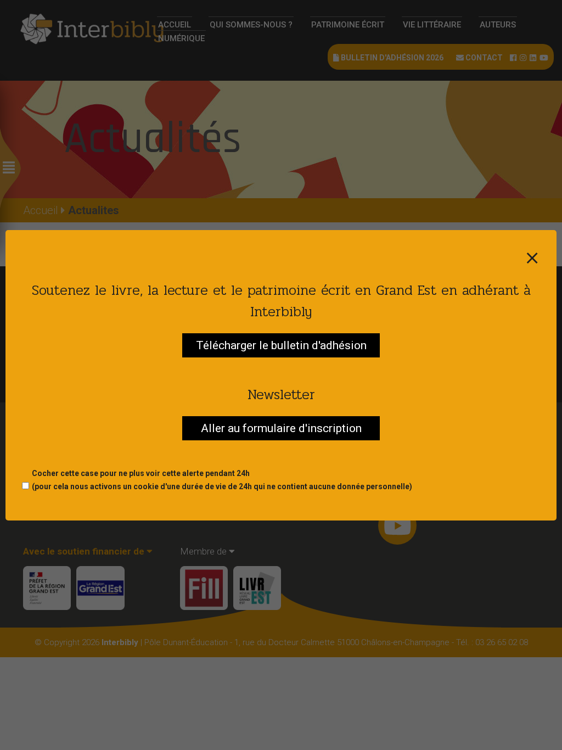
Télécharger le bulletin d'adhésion (281, 345)
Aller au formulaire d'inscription (281, 428)
